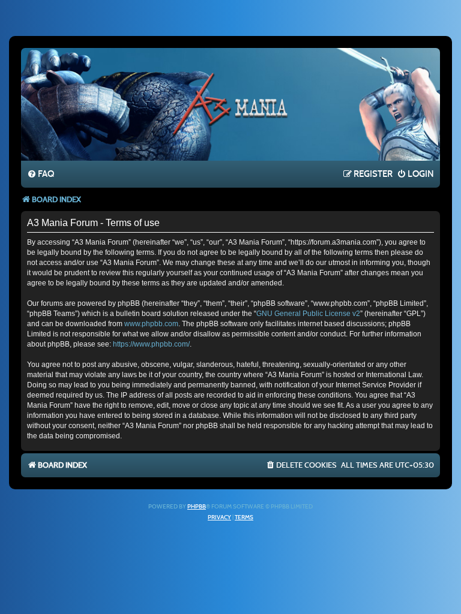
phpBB (196, 507)
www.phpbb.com (151, 324)
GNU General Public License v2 (308, 313)
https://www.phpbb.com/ (151, 344)
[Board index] (230, 103)
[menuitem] (40, 174)
